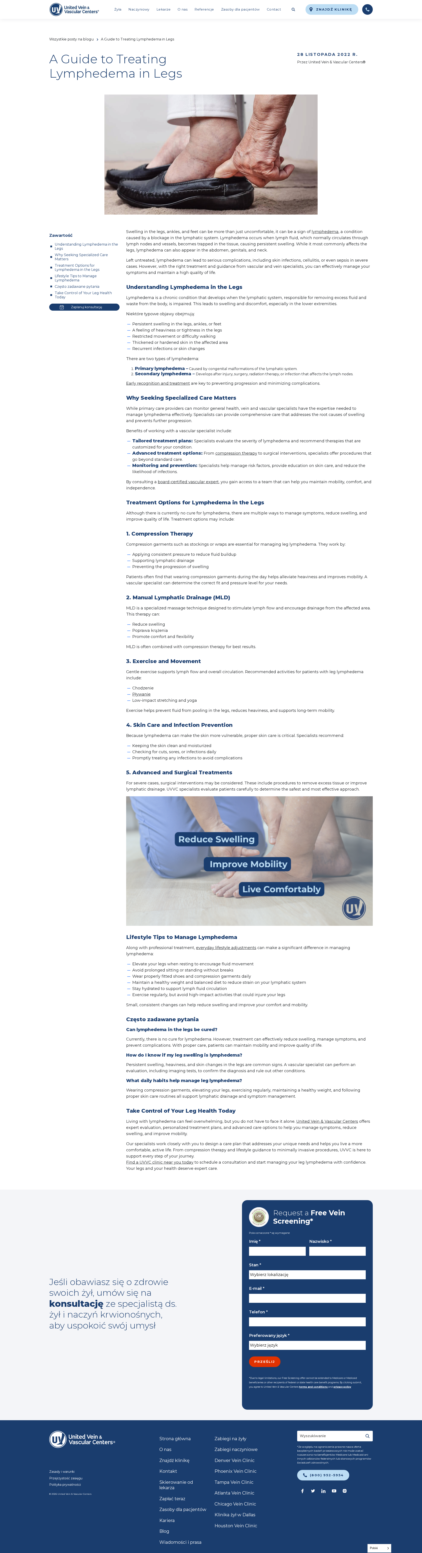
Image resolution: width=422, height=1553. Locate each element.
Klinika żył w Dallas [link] (235, 1514)
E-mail (256, 1288)
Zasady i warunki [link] (62, 1472)
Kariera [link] (167, 1520)
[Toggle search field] (293, 9)
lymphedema (325, 231)
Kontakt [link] (168, 1471)
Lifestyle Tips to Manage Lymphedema (76, 278)
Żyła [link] (118, 9)
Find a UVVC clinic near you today (159, 1162)
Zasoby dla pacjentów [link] (240, 9)
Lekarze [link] (163, 9)
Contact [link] (274, 9)
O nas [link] (182, 9)
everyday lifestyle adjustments (226, 947)
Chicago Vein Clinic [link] (235, 1504)
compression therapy (236, 453)
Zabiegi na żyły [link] (230, 1438)
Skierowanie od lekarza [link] (176, 1485)
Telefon (258, 1312)
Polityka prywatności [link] (65, 1485)
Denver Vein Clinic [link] (235, 1460)
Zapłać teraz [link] (172, 1498)
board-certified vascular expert (188, 481)
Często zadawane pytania (77, 286)
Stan (255, 1265)
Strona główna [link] (175, 1438)
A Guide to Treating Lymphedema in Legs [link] (137, 39)
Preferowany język (269, 1335)
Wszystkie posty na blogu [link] (71, 39)
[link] (74, 9)
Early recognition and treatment (158, 383)
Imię (254, 1241)
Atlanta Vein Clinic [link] (234, 1493)
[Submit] (367, 1436)
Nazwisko (320, 1241)
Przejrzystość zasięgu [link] (65, 1478)
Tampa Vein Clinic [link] (234, 1482)
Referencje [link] (204, 9)
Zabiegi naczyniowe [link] (236, 1449)
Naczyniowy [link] (138, 9)
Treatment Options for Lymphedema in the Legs (77, 267)
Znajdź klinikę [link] (174, 1460)
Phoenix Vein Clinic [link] (235, 1471)
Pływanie (141, 694)
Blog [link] (164, 1531)
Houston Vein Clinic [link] (236, 1525)
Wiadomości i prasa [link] (180, 1542)
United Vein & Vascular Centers (327, 1121)
